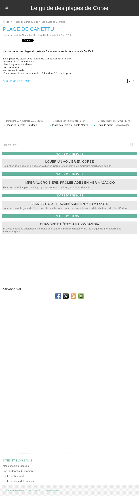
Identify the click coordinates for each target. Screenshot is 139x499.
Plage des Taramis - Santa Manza (70, 125)
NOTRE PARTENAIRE (69, 153)
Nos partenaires (52, 490)
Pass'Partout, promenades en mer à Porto (69, 204)
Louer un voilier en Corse (69, 161)
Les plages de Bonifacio (53, 22)
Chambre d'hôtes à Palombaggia (69, 224)
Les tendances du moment (18, 470)
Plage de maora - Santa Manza (112, 125)
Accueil (6, 22)
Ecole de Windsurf (13, 476)
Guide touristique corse (14, 490)
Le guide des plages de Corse (69, 8)
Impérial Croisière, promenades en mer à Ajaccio (69, 182)
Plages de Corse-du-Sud (26, 22)
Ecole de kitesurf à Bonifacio (19, 481)
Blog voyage (34, 490)
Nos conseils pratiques (16, 465)
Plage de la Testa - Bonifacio (21, 125)
